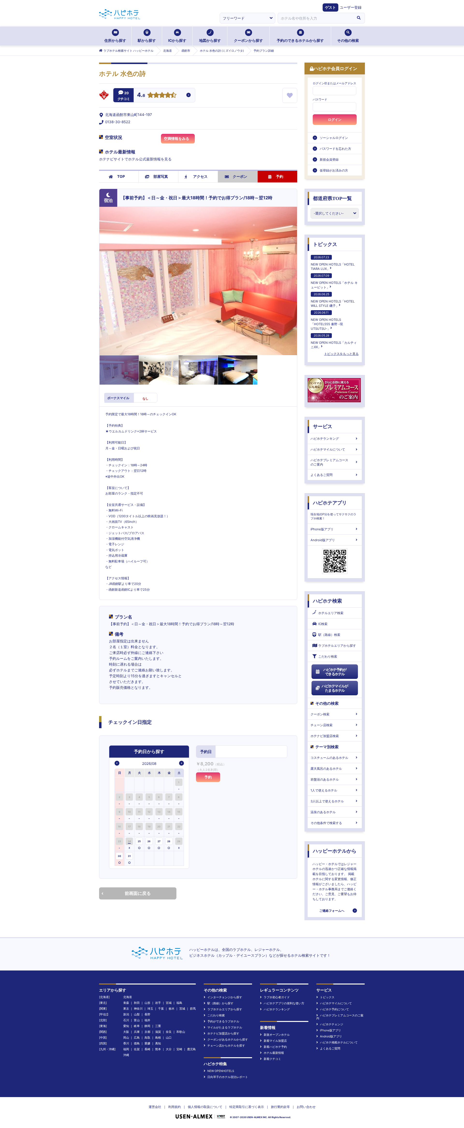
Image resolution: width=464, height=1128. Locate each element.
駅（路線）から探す (220, 1003)
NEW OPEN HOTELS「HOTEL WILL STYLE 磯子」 (333, 300)
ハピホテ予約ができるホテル (334, 671)
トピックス (325, 244)
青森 (126, 1003)
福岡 (126, 1049)
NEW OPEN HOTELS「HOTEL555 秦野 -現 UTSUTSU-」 (327, 320)
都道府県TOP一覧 (332, 198)
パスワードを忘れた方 (335, 149)
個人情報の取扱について (205, 1107)
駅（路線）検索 (329, 635)
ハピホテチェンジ (331, 1024)
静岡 (147, 1026)
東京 (126, 1008)
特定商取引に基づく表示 (246, 1107)
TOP (121, 176)
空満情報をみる (176, 138)
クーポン (240, 176)
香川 (126, 1043)
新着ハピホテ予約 (275, 1047)
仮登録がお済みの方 (334, 170)
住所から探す (115, 40)
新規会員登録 (329, 159)
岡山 (126, 1037)
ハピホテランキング (325, 438)
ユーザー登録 (351, 7)
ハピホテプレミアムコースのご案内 (329, 462)
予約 (279, 176)
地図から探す (210, 40)
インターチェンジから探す (224, 997)
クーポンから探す (248, 40)
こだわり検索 (327, 656)
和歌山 (180, 1032)
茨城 (182, 1008)
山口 (169, 1037)
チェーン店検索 (322, 725)
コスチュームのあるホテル (329, 758)
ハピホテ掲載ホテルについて (339, 1042)
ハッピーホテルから (334, 851)
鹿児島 (191, 1049)
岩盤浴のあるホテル (325, 779)
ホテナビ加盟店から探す (223, 1033)
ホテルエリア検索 (330, 613)
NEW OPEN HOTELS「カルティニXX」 (334, 341)
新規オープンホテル (277, 1034)
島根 (158, 1037)
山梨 (137, 1014)
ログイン (334, 120)
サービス (322, 426)
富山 (137, 1020)
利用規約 (174, 1107)
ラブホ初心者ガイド (277, 997)
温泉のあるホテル (323, 812)
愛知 (126, 1026)
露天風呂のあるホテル (326, 768)
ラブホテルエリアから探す (337, 645)
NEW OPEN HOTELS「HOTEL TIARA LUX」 (333, 263)
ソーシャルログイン (334, 138)
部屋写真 (160, 176)
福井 (147, 1020)
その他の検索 (348, 40)
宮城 (169, 1003)
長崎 (147, 1049)
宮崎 (179, 1049)
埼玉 (150, 1008)
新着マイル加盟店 (275, 1040)
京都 (147, 1032)
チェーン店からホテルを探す (226, 1045)
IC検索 (322, 624)
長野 (147, 1014)
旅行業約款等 (280, 1107)
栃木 (171, 1008)
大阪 (126, 1032)
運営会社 (155, 1107)
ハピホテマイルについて (328, 449)
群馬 (193, 1008)
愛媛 (147, 1043)
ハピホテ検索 (327, 601)
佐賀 (137, 1049)
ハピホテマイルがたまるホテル (335, 688)
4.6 (141, 95)
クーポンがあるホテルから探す (227, 1039)
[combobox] (315, 18)
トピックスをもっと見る (341, 354)
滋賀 (158, 1032)
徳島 (137, 1043)
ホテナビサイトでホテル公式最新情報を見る (135, 159)
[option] (120, 784)
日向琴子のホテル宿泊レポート (227, 1077)
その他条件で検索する (326, 823)
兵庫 (137, 1032)
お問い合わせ (306, 1107)
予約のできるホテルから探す (300, 40)
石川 (126, 1020)
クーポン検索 (320, 714)
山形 (147, 1003)
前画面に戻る (138, 893)
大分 (169, 1049)
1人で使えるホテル (324, 790)
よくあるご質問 (322, 475)
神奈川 (138, 1008)
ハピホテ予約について (334, 1009)
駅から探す (147, 40)
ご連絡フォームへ (331, 910)
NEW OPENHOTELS (220, 1071)
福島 (179, 1003)
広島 (137, 1037)
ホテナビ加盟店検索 (325, 736)
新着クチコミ (272, 1059)
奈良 (169, 1032)
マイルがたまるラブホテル (224, 1027)
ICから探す (177, 40)
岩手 (158, 1003)
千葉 (161, 1008)
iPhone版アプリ (322, 529)
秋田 (137, 1003)
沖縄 (126, 1055)
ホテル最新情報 (274, 1053)
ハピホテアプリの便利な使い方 (284, 1003)
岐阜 (137, 1026)
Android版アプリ (323, 540)
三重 (158, 1026)
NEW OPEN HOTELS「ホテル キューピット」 (334, 281)
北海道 (127, 997)
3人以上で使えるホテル (327, 801)
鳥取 (147, 1037)
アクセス (200, 176)
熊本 (158, 1049)
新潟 (126, 1014)
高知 (158, 1043)
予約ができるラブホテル (223, 1021)
